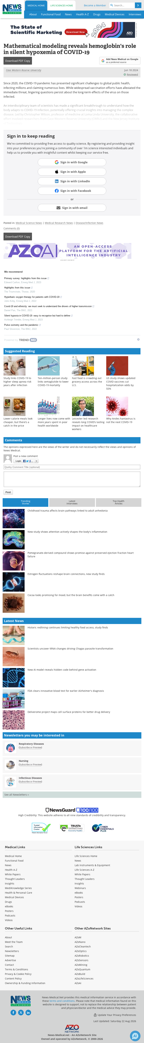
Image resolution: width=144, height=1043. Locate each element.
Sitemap (10, 955)
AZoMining (81, 964)
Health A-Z (11, 869)
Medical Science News (29, 223)
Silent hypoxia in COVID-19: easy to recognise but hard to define (37, 315)
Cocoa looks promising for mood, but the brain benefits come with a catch (71, 595)
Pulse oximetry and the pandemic (21, 325)
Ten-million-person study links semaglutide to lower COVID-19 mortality (53, 381)
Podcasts (10, 915)
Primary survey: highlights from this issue (25, 278)
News (8, 865)
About (8, 937)
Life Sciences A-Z (84, 869)
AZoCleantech (83, 946)
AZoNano (80, 942)
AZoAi (78, 983)
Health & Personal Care (18, 892)
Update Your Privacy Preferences (116, 1015)
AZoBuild (80, 974)
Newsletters (12, 951)
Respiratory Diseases (31, 743)
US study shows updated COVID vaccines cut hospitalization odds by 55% (120, 383)
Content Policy (13, 978)
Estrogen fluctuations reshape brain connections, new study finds (66, 574)
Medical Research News (59, 223)
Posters (9, 911)
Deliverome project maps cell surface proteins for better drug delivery (69, 712)
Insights (9, 883)
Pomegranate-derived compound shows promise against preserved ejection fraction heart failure (81, 554)
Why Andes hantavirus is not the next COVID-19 (120, 420)
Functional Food (14, 860)
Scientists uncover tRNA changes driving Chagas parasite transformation (70, 648)
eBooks (9, 906)
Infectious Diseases (30, 778)
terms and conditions (62, 1001)
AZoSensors (81, 960)
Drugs (8, 901)
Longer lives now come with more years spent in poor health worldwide (54, 422)
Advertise (10, 960)
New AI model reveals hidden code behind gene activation (62, 669)
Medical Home (36, 5)
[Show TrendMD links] (138, 339)
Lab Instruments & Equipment (92, 865)
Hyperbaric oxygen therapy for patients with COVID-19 (31, 297)
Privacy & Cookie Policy (18, 974)
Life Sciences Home (61, 5)
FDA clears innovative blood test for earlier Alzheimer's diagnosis (66, 690)
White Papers (13, 874)
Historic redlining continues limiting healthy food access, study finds (68, 627)
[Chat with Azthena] (135, 1036)
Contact (9, 964)
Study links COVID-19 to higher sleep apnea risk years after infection (17, 381)
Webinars (80, 888)
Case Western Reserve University (23, 70)
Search (9, 946)
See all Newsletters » (16, 794)
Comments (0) (12, 228)
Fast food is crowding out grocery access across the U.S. (87, 381)
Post (8, 492)
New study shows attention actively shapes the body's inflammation (67, 531)
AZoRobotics (82, 955)
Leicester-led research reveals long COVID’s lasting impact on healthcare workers (88, 424)
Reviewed (132, 74)
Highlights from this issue (17, 287)
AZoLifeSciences (84, 978)
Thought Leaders (15, 879)
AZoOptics (81, 951)
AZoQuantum (82, 969)
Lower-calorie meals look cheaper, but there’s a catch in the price (18, 422)
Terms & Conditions (16, 969)
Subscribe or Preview (30, 747)
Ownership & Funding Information (25, 983)
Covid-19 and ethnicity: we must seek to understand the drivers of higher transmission (48, 306)
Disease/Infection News (89, 223)
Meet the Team (14, 942)
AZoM (78, 937)
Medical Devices (14, 897)
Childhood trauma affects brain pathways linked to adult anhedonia (68, 510)
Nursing (23, 760)
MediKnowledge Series (18, 888)
